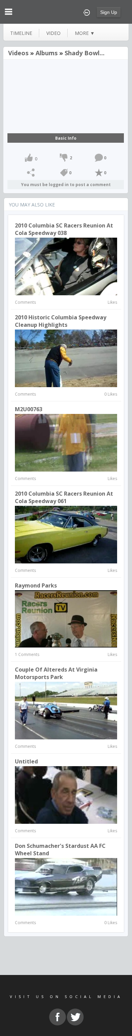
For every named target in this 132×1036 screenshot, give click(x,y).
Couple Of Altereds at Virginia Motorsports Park (56, 673)
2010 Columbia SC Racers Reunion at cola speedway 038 (64, 229)
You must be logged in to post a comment (66, 184)
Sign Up (108, 12)
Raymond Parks (36, 585)
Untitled (26, 761)
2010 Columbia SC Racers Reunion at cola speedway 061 (64, 497)
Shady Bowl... (85, 53)
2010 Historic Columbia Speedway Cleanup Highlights (60, 321)
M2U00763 (28, 409)
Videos (18, 53)
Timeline (21, 33)
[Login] (86, 12)
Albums (47, 53)
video (53, 33)
